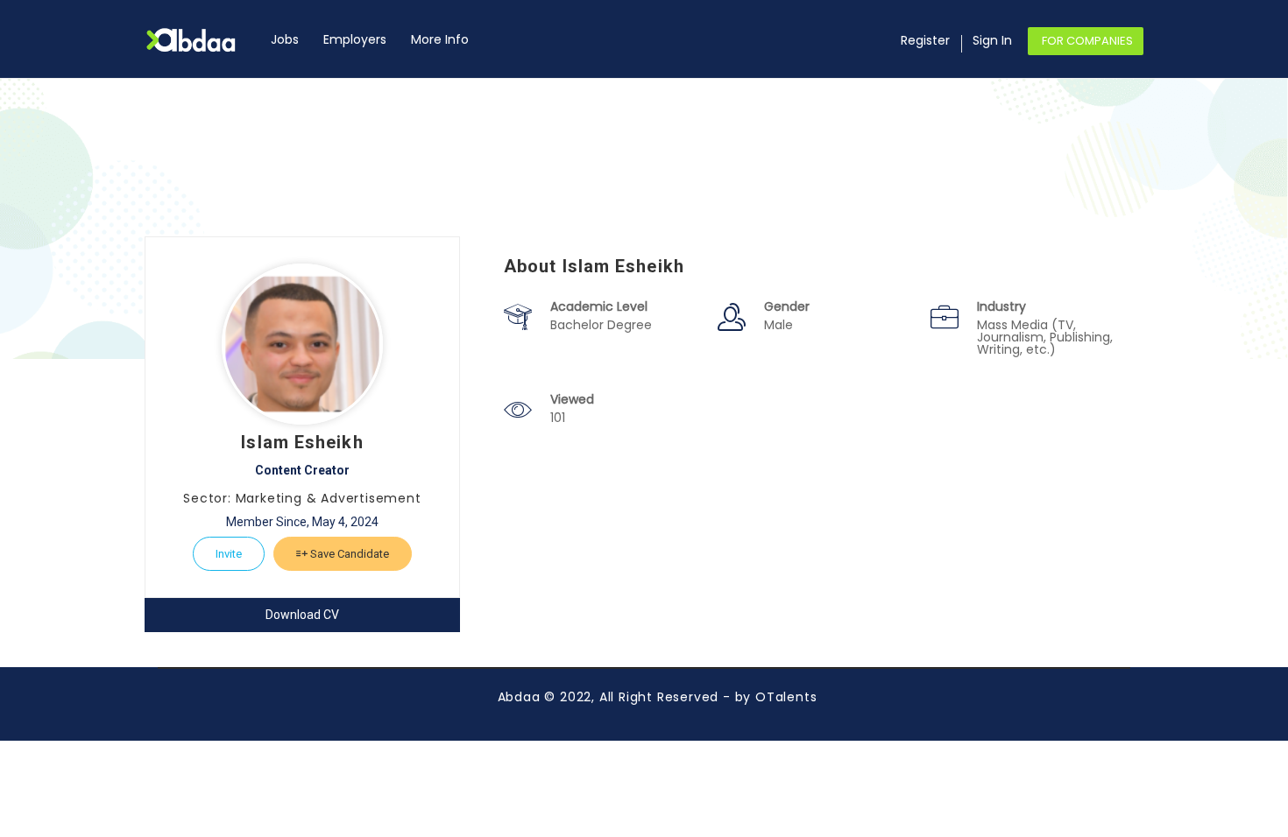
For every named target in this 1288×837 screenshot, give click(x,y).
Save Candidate (348, 553)
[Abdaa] (201, 40)
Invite (229, 553)
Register (925, 40)
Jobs (285, 39)
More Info (440, 39)
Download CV (302, 615)
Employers (354, 39)
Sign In (992, 40)
